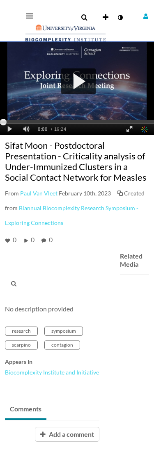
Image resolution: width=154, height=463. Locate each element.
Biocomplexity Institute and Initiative (52, 372)
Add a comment (71, 434)
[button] (32, 16)
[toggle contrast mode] (120, 17)
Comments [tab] (25, 409)
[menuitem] (84, 17)
